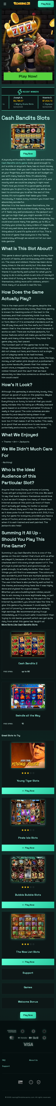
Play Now (46, 3)
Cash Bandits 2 (27, 663)
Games (28, 987)
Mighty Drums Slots (18, 104)
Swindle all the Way (28, 715)
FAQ (3, 1060)
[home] (22, 6)
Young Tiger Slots (28, 780)
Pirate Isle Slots (28, 837)
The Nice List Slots (28, 951)
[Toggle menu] (5, 4)
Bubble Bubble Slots (28, 894)
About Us (33, 1060)
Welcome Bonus (28, 1001)
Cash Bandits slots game (14, 162)
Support (28, 972)
